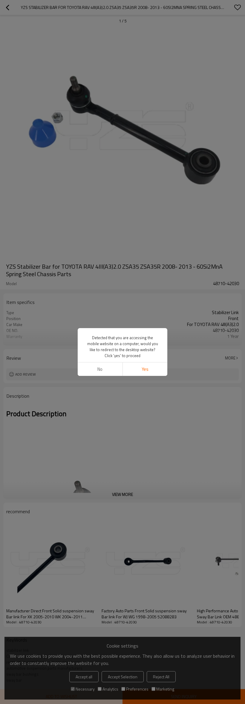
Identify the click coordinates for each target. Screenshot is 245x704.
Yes (145, 369)
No (99, 369)
